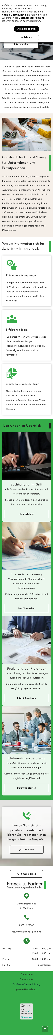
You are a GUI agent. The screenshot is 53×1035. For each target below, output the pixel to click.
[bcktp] (45, 1029)
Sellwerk (32, 989)
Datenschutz (26, 979)
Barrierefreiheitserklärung (26, 984)
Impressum (27, 974)
